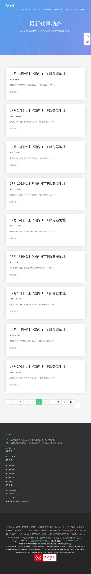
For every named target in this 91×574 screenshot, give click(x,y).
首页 (17, 9)
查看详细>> (13, 92)
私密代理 (47, 9)
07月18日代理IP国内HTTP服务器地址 (37, 74)
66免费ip (11, 457)
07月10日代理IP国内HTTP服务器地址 (37, 366)
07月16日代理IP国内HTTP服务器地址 (37, 147)
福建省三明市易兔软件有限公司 (18, 501)
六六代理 (10, 5)
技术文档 (11, 478)
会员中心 (11, 482)
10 (71, 402)
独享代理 (58, 9)
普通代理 (37, 9)
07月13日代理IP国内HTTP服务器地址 (37, 256)
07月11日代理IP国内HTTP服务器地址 (37, 330)
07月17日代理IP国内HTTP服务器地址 (37, 110)
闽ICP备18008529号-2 (70, 541)
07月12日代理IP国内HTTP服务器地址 (37, 293)
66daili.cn (11, 497)
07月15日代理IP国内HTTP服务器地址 (37, 183)
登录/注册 (80, 9)
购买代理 (26, 9)
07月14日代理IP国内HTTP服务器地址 (37, 220)
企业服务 (68, 9)
